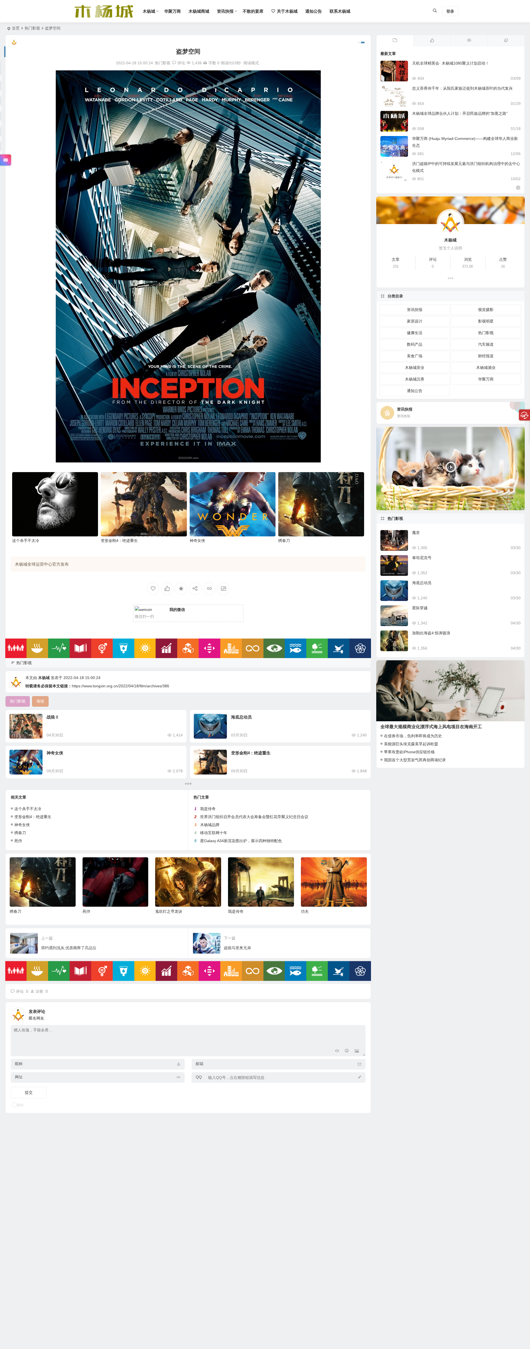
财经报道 (486, 356)
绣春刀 (284, 540)
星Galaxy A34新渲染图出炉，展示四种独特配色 (241, 841)
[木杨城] (103, 16)
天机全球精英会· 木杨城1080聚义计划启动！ (450, 63)
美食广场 (414, 356)
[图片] (356, 1051)
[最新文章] (395, 40)
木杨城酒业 (485, 367)
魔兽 (416, 532)
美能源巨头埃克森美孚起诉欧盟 (411, 744)
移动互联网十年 (213, 833)
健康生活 (414, 333)
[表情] (346, 1051)
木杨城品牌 (209, 825)
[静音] (509, 504)
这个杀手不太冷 (25, 540)
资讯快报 (225, 11)
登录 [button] (450, 11)
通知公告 (313, 11)
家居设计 (414, 321)
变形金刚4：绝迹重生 (119, 540)
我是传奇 (208, 809)
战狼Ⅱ (53, 717)
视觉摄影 (486, 309)
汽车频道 (486, 344)
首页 (16, 28)
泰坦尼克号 (421, 557)
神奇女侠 (197, 540)
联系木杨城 (340, 11)
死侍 (18, 841)
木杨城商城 (199, 11)
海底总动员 (241, 717)
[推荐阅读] (505, 40)
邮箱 (199, 1063)
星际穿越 (420, 608)
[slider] (446, 504)
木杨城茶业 (414, 367)
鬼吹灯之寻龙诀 (95, 911)
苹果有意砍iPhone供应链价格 (409, 752)
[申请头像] (360, 1013)
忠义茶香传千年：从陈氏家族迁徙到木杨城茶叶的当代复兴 (462, 88)
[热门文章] (469, 40)
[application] (450, 468)
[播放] (383, 504)
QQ (199, 1077)
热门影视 (32, 28)
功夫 (232, 911)
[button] (450, 468)
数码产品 (414, 344)
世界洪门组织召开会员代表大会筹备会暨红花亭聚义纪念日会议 (254, 817)
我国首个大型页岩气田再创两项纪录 (415, 760)
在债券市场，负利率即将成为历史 (413, 736)
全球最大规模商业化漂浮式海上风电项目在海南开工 (431, 726)
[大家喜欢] (432, 40)
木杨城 (149, 11)
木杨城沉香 (414, 379)
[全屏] (517, 504)
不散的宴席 (253, 11)
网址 (19, 1077)
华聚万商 (172, 11)
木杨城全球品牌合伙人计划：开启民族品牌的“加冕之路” (460, 113)
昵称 (19, 1063)
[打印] (205, 63)
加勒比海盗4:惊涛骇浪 (431, 633)
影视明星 (486, 321)
